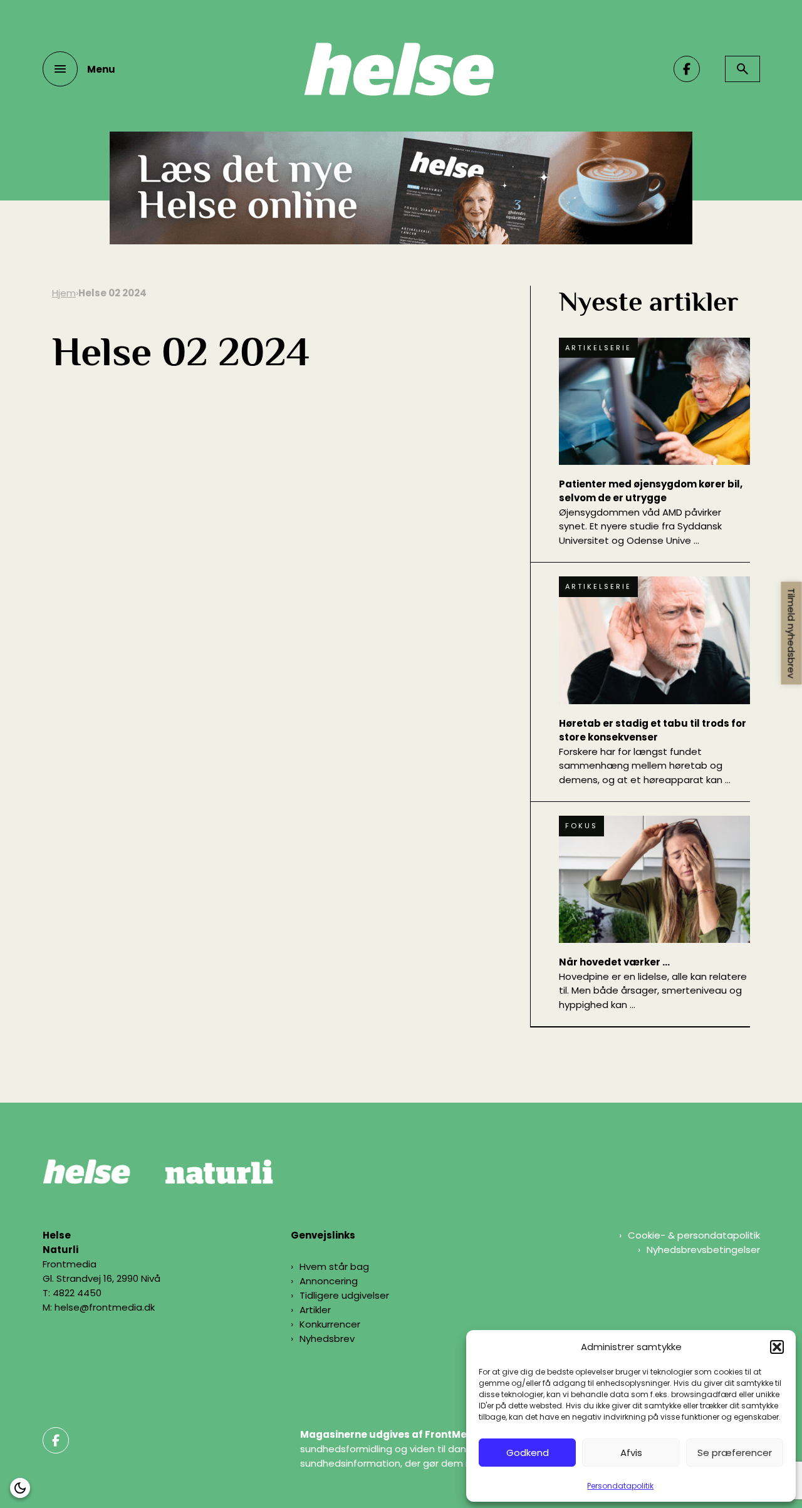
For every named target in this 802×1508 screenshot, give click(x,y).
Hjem (64, 292)
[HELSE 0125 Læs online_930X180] (401, 240)
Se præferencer (734, 1452)
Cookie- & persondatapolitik (694, 1235)
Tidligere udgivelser (344, 1295)
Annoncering (328, 1280)
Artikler (315, 1309)
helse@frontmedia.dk (105, 1307)
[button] (777, 1347)
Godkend (527, 1452)
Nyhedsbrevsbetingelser (703, 1249)
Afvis (631, 1452)
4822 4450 (77, 1292)
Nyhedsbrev (327, 1338)
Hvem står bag (334, 1266)
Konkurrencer (329, 1324)
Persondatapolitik (620, 1485)
